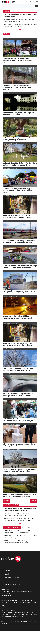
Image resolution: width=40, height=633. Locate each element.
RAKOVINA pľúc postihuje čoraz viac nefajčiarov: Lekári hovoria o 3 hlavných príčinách (21, 25)
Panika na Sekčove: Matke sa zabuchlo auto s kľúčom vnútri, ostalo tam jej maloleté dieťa (20, 514)
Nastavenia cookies (11, 581)
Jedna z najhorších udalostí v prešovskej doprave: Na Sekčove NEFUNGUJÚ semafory (20, 509)
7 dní (22, 527)
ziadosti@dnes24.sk (30, 602)
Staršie (33, 501)
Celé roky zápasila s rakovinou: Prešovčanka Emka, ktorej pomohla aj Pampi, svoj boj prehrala (19, 519)
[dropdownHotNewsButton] (20, 30)
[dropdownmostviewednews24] (20, 546)
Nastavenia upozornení (13, 584)
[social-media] (3, 606)
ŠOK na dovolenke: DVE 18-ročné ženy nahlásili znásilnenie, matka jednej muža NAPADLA (18, 542)
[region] (16, 2)
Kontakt (7, 570)
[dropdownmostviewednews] (20, 523)
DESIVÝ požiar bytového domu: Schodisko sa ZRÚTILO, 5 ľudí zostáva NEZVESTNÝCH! (19, 532)
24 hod (27, 527)
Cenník (7, 574)
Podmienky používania (12, 577)
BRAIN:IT (5, 623)
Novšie (6, 501)
